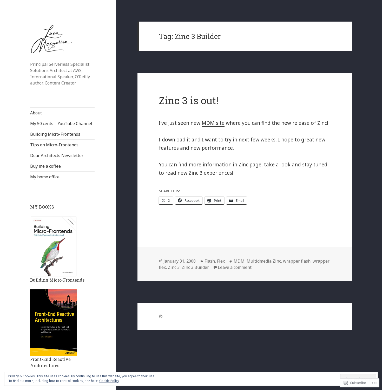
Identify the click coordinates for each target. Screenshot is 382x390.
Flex (221, 261)
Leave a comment (235, 267)
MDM (239, 261)
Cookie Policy (109, 381)
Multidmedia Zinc (264, 261)
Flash (210, 261)
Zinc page (250, 164)
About (36, 113)
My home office (45, 177)
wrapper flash (297, 261)
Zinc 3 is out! (188, 100)
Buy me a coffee (45, 166)
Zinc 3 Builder (195, 267)
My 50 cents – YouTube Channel (61, 123)
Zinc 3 (174, 267)
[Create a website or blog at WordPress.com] (160, 317)
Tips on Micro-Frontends (54, 145)
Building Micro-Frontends (55, 134)
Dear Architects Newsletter (56, 155)
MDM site (213, 123)
